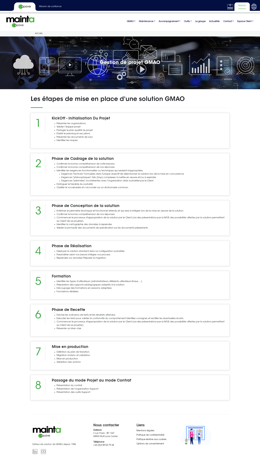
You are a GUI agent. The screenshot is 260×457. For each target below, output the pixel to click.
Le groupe (200, 21)
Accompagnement (169, 21)
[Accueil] (20, 21)
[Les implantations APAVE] (254, 6)
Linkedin (35, 452)
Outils (187, 21)
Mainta (242, 6)
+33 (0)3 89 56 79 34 (103, 445)
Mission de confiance (50, 7)
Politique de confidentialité (150, 435)
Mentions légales (145, 431)
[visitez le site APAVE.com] (25, 6)
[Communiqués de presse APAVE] (230, 6)
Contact (227, 21)
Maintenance (146, 21)
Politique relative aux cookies (151, 439)
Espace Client (244, 21)
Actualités (214, 21)
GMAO (130, 21)
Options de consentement (150, 444)
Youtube (44, 452)
